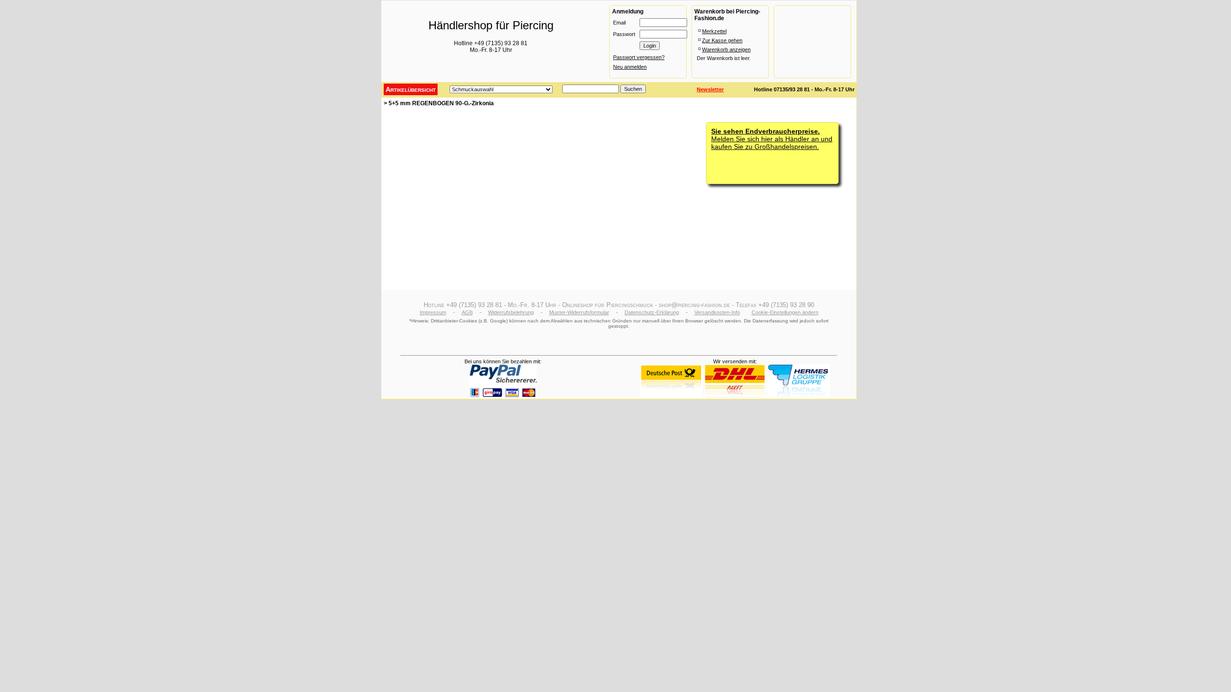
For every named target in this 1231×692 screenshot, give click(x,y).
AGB (467, 312)
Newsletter (710, 89)
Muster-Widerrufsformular (579, 312)
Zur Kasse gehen (722, 40)
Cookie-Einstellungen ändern (785, 312)
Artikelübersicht (411, 89)
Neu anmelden (630, 67)
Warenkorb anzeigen (726, 49)
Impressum (433, 312)
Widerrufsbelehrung (511, 312)
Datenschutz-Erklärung (652, 312)
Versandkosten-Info (717, 312)
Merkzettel (714, 31)
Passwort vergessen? (639, 57)
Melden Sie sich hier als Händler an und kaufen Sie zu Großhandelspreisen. (771, 138)
